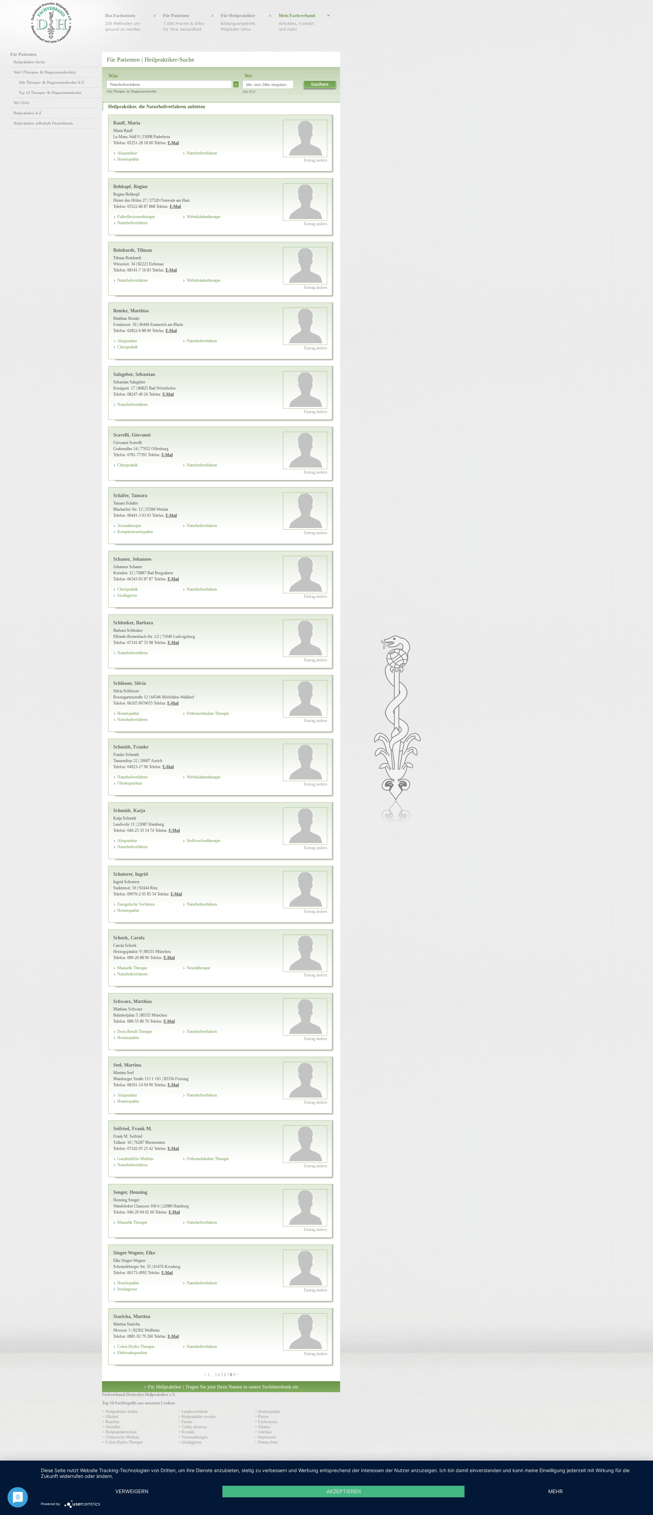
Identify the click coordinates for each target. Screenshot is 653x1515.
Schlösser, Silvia (129, 683)
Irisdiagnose (127, 595)
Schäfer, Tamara (130, 495)
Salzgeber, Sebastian (134, 374)
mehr (555, 1491)
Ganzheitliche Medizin (135, 1158)
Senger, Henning (130, 1192)
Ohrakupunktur (129, 783)
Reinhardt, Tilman (132, 250)
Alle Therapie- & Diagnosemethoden (131, 91)
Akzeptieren (343, 1491)
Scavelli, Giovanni (132, 435)
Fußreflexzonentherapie (136, 216)
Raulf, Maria (126, 123)
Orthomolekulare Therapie (208, 713)
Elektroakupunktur (132, 1352)
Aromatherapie (129, 525)
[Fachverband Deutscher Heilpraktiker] (51, 41)
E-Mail (173, 143)
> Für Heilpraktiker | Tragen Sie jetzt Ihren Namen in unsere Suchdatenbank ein (221, 1386)
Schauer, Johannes (132, 559)
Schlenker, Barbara (133, 622)
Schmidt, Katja (129, 810)
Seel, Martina (127, 1065)
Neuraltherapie (198, 968)
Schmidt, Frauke (130, 747)
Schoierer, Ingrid (130, 874)
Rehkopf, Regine (130, 186)
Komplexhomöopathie (135, 531)
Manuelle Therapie (132, 968)
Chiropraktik (127, 347)
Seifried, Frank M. (132, 1128)
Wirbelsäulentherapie (203, 216)
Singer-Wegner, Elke (134, 1252)
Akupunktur (127, 153)
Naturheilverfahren (202, 153)
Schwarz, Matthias (132, 1001)
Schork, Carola (129, 937)
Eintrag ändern (315, 160)
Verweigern (131, 1491)
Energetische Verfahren (136, 904)
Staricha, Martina (131, 1316)
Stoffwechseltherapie (203, 840)
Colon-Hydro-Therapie (135, 1346)
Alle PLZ (248, 92)
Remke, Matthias (131, 310)
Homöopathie (128, 159)
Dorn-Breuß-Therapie (134, 1031)
